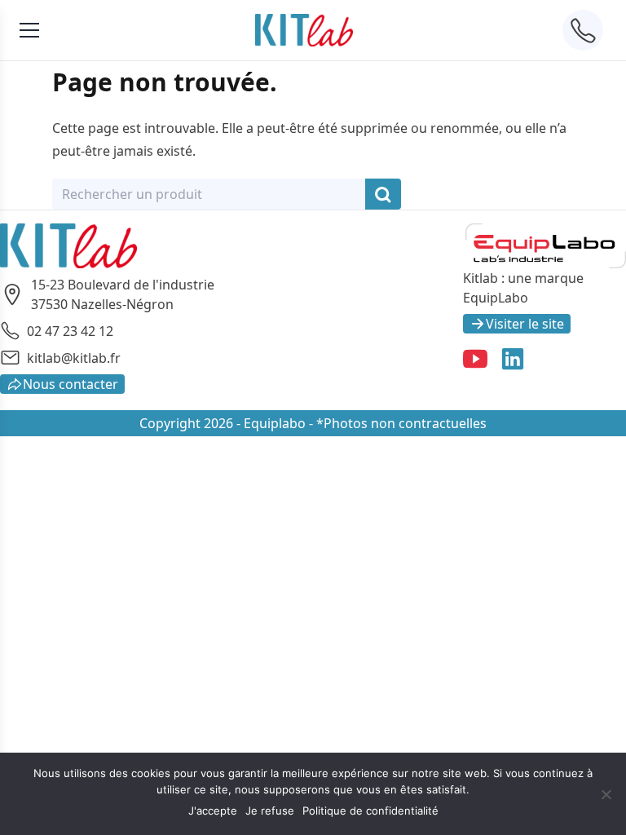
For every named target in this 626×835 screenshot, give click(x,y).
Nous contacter (70, 384)
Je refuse (269, 810)
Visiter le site (525, 324)
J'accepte (212, 810)
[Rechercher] (383, 194)
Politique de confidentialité (370, 810)
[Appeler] (582, 30)
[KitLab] (304, 30)
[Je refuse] (605, 794)
